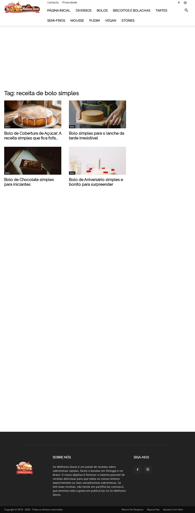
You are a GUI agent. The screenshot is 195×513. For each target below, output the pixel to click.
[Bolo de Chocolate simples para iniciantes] (32, 161)
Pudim (94, 20)
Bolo (7, 126)
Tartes (161, 10)
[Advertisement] (97, 56)
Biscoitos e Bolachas (131, 10)
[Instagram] (185, 2)
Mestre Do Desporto (132, 509)
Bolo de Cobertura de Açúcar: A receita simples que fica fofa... (32, 135)
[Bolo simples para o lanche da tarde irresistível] (97, 114)
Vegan (110, 20)
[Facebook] (179, 2)
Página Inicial (58, 10)
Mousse (77, 20)
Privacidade (69, 2)
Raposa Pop (153, 509)
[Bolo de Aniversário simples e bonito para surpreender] (97, 161)
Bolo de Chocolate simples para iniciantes (29, 182)
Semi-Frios (56, 20)
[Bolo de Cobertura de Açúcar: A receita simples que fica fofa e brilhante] (32, 114)
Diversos (83, 10)
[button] (186, 11)
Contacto (53, 2)
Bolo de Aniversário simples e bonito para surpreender (96, 182)
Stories (127, 20)
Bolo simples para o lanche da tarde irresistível (96, 135)
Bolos (102, 10)
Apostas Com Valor (173, 509)
